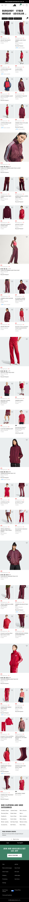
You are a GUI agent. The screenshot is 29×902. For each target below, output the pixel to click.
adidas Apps (17, 875)
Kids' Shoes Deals (22, 825)
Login (7, 842)
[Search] (23, 5)
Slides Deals (13, 813)
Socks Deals (13, 819)
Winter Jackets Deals (4, 822)
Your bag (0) (20, 842)
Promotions (4, 879)
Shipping (4, 875)
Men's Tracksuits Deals (22, 813)
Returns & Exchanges (7, 868)
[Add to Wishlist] (12, 23)
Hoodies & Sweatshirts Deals (4, 816)
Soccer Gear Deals (13, 816)
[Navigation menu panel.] (2, 5)
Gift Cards (17, 871)
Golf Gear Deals (14, 822)
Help (3, 864)
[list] (12, 18)
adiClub (16, 864)
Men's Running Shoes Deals (23, 810)
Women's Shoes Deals (23, 822)
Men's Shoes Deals (23, 819)
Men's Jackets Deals (23, 816)
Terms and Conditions (7, 895)
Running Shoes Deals (5, 813)
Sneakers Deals (5, 810)
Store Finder (17, 868)
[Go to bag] (26, 5)
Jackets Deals (13, 810)
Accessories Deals (4, 825)
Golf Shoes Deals (13, 825)
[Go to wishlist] (5, 5)
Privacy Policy (18, 890)
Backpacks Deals (4, 819)
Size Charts (17, 879)
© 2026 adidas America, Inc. (14, 900)
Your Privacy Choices (5, 891)
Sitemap (4, 882)
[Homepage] (14, 5)
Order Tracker (5, 871)
